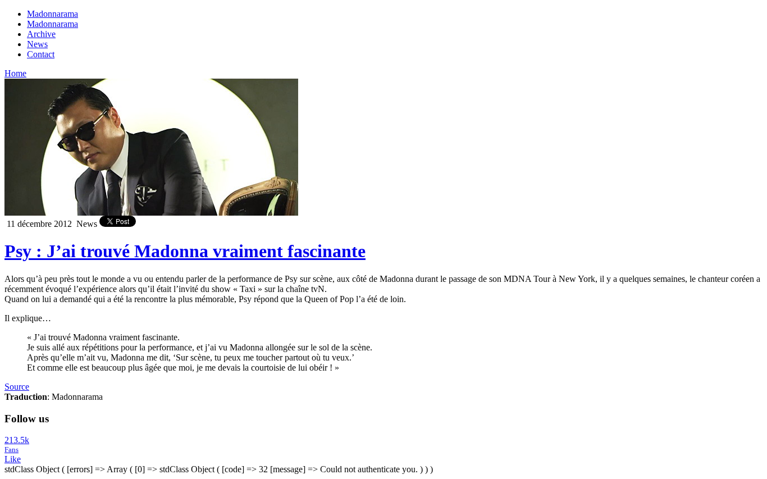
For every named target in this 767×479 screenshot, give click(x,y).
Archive (41, 34)
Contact (40, 54)
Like (12, 459)
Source (16, 386)
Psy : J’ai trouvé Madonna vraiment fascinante (185, 251)
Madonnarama (52, 14)
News (37, 44)
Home (15, 73)
